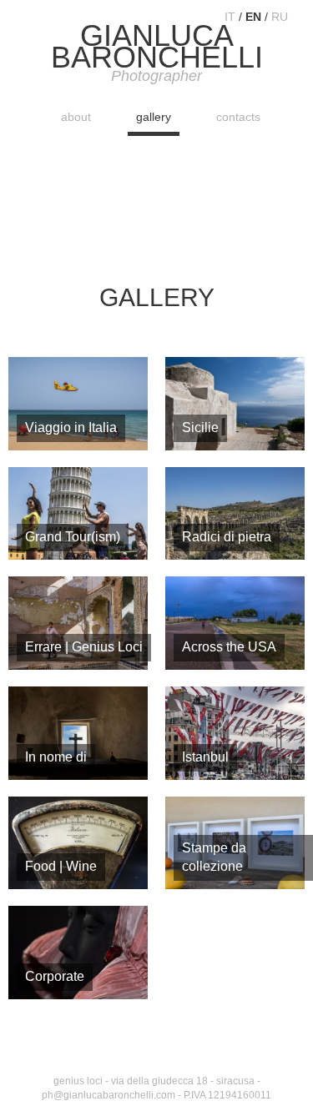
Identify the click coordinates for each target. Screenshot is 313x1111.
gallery (153, 116)
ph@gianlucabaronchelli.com (108, 1095)
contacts (238, 116)
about (76, 116)
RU (279, 16)
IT (230, 16)
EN (253, 16)
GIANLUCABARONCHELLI (157, 54)
